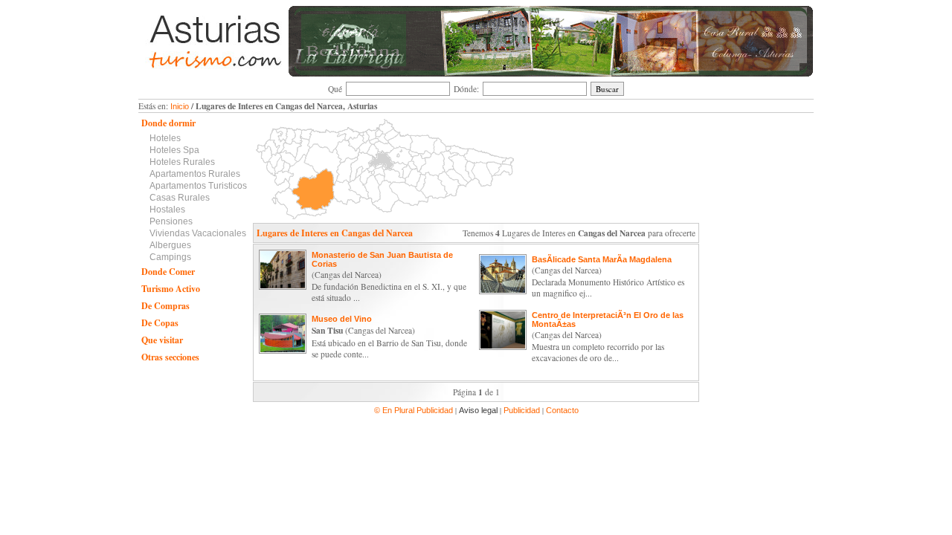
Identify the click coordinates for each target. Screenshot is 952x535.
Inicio (179, 106)
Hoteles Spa (174, 150)
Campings (170, 257)
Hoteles (165, 138)
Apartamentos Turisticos (198, 186)
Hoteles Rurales (182, 162)
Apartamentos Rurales (194, 174)
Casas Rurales (179, 197)
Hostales (167, 209)
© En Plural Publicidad (414, 410)
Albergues (170, 245)
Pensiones (171, 221)
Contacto (562, 410)
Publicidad (522, 410)
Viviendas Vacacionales (197, 233)
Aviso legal (478, 410)
